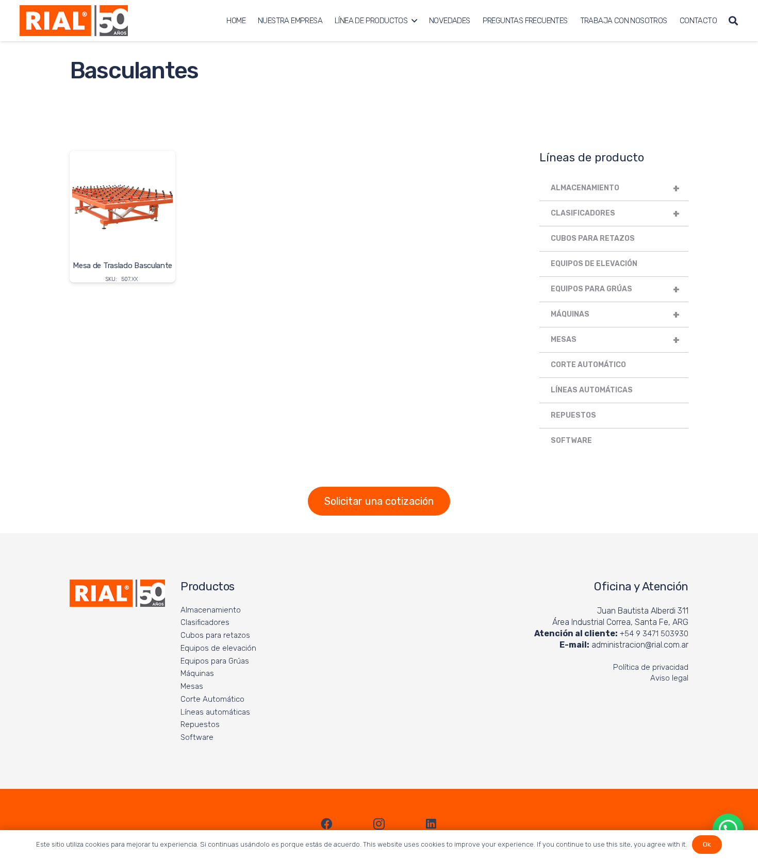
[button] (414, 20)
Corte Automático (588, 364)
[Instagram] (379, 824)
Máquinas (615, 314)
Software (571, 440)
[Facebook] (326, 824)
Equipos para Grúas (615, 289)
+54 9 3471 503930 (654, 633)
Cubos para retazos (593, 238)
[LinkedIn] (431, 824)
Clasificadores (615, 213)
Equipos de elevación (594, 263)
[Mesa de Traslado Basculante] (122, 217)
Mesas (615, 340)
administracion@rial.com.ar (639, 645)
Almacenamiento (615, 188)
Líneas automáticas (592, 390)
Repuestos (573, 415)
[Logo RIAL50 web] (74, 20)
